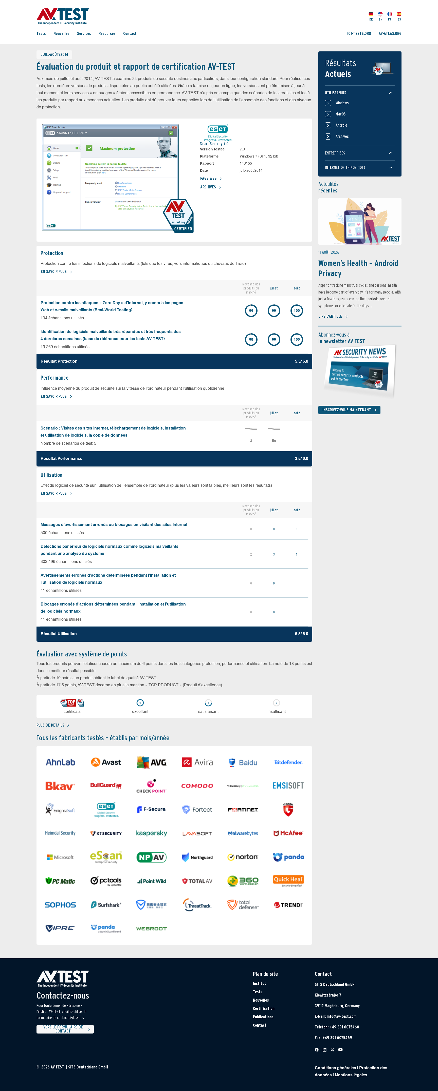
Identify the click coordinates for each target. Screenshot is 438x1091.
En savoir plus (54, 271)
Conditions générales (335, 1068)
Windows (342, 103)
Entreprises (335, 153)
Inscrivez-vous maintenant (346, 409)
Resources (107, 33)
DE (371, 19)
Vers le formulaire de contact (63, 1029)
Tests (41, 33)
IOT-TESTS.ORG (359, 33)
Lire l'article (330, 316)
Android (341, 125)
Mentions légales (351, 1075)
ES (399, 19)
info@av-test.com (342, 1016)
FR (390, 19)
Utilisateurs (335, 92)
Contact (130, 33)
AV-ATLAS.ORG (390, 33)
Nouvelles (61, 33)
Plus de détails (50, 725)
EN (380, 19)
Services (84, 33)
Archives (208, 187)
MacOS (340, 114)
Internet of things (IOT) (345, 167)
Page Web (208, 178)
